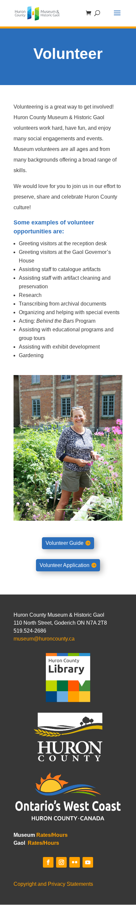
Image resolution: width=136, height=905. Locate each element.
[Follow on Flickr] (74, 862)
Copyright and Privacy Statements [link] (53, 884)
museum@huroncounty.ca (44, 639)
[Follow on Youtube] (88, 862)
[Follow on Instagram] (61, 862)
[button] (117, 17)
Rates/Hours (52, 835)
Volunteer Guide (65, 543)
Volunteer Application (64, 565)
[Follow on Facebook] (48, 862)
